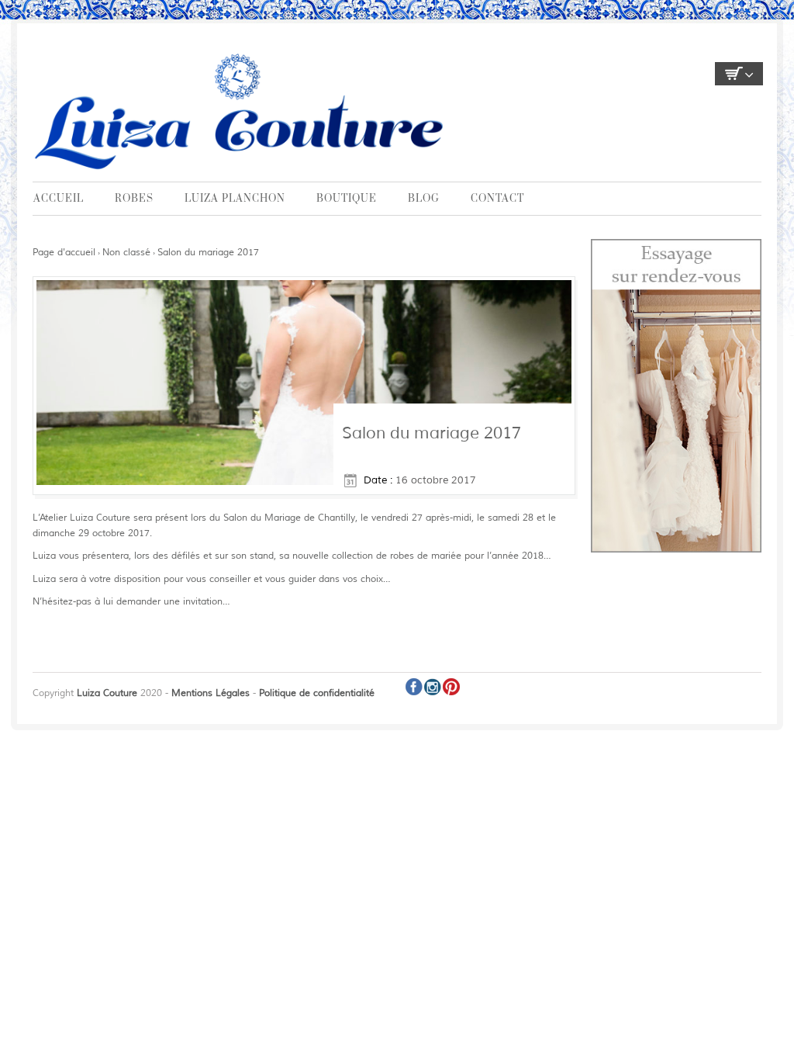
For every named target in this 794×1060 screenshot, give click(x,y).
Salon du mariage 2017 (208, 252)
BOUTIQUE (346, 198)
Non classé (126, 252)
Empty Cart (739, 73)
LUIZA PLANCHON (235, 198)
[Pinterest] (451, 686)
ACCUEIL (58, 198)
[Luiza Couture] (242, 110)
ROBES (134, 198)
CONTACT (497, 198)
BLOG (424, 198)
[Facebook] (414, 686)
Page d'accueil (64, 252)
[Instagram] (432, 686)
